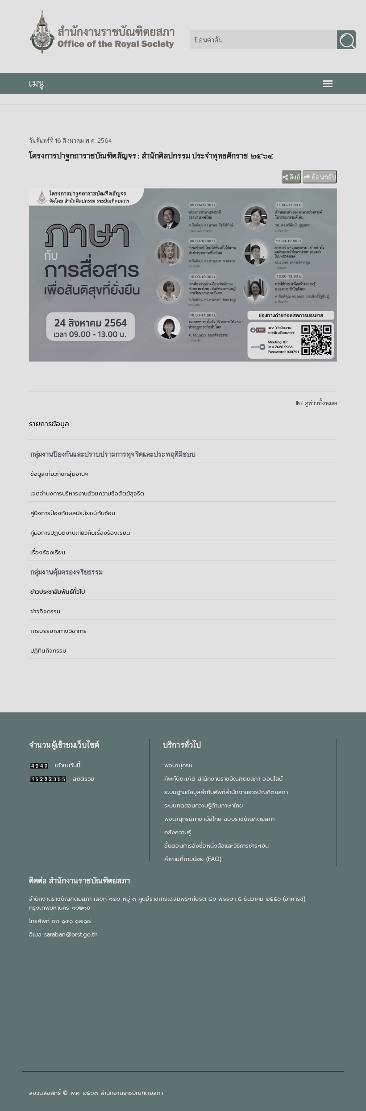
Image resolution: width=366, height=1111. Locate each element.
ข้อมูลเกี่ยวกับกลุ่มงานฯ (59, 474)
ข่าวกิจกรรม (45, 611)
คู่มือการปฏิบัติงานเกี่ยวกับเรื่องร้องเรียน (80, 532)
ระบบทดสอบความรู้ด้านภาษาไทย (203, 805)
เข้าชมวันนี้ (64, 765)
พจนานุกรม (178, 765)
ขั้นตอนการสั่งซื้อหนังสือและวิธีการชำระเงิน (216, 845)
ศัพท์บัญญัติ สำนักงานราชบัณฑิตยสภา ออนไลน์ (223, 778)
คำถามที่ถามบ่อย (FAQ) (192, 859)
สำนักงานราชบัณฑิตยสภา (131, 1093)
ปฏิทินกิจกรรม (48, 650)
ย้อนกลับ (323, 177)
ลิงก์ (294, 177)
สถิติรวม (80, 778)
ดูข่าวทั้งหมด (320, 403)
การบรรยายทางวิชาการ (58, 631)
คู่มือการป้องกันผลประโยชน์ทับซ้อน (72, 513)
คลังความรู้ (177, 832)
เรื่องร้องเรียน (47, 552)
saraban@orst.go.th (71, 934)
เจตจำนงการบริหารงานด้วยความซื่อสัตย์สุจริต (87, 493)
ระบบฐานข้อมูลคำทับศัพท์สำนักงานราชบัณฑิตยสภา (226, 792)
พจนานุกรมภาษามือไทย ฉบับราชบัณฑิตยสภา (219, 819)
